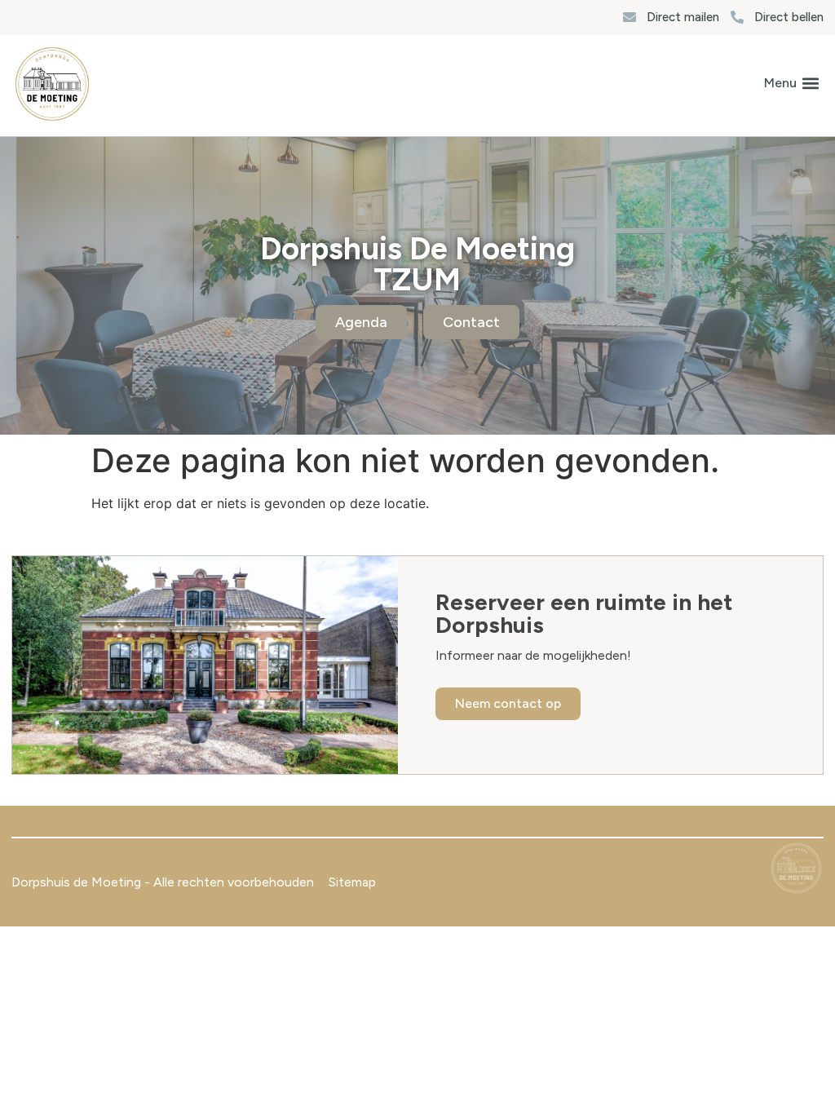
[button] (791, 83)
